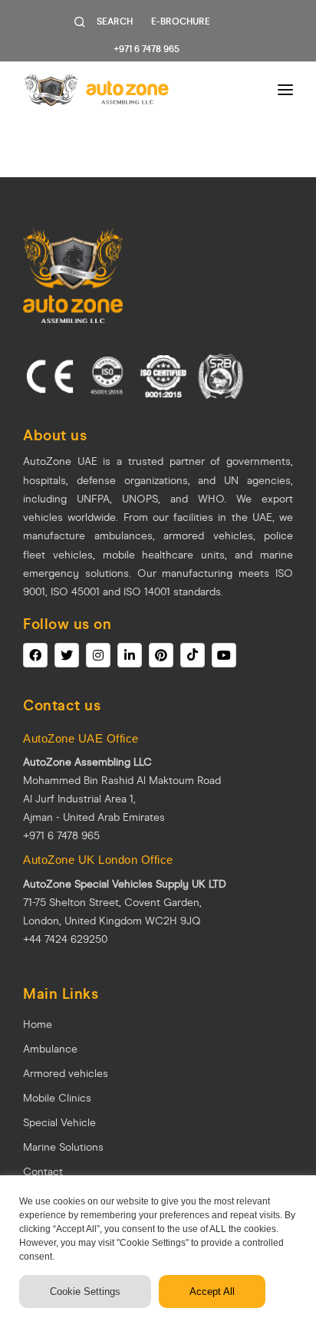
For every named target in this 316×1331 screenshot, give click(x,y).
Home (37, 1024)
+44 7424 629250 (65, 939)
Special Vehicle (59, 1122)
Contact (43, 1171)
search (115, 21)
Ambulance (50, 1049)
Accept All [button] (212, 1291)
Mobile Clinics (57, 1098)
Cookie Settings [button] (85, 1291)
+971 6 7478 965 (146, 49)
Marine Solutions (63, 1147)
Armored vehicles (65, 1073)
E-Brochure (180, 21)
